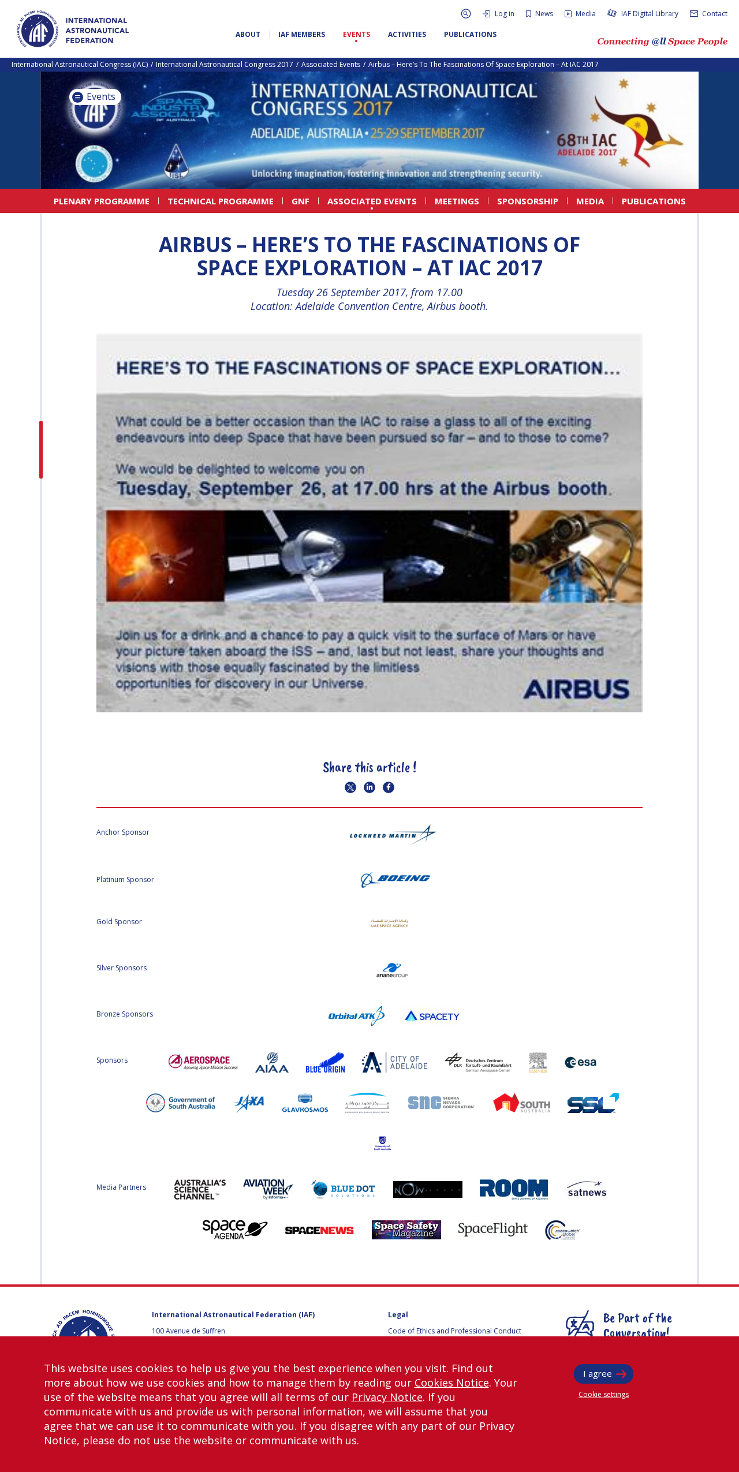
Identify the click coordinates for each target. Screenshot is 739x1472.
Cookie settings (603, 1394)
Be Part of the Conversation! (637, 1325)
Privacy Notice (387, 1397)
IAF (73, 29)
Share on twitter (350, 787)
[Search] (466, 13)
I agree (597, 1373)
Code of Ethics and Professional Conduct (454, 1331)
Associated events (330, 64)
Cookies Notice (452, 1382)
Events (99, 96)
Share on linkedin (369, 787)
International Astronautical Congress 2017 (224, 64)
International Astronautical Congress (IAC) (80, 64)
